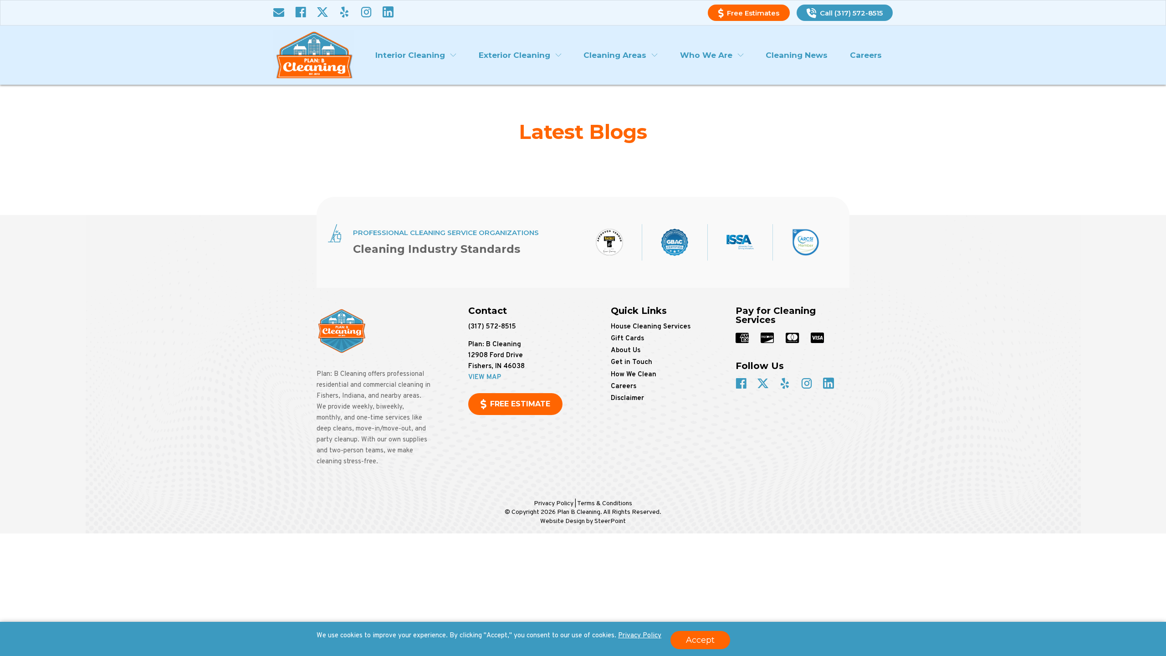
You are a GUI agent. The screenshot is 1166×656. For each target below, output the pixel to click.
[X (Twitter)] (322, 13)
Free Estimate (520, 404)
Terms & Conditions (604, 503)
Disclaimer (627, 398)
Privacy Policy (639, 635)
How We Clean (633, 374)
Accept (700, 640)
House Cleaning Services (650, 327)
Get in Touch (631, 362)
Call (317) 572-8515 (851, 13)
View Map (484, 377)
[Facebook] (300, 13)
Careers (866, 55)
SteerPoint (610, 521)
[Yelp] (344, 13)
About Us (625, 350)
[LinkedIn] (388, 13)
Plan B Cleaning (313, 54)
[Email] (278, 13)
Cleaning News (797, 55)
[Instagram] (366, 13)
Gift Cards (627, 338)
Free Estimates (753, 13)
